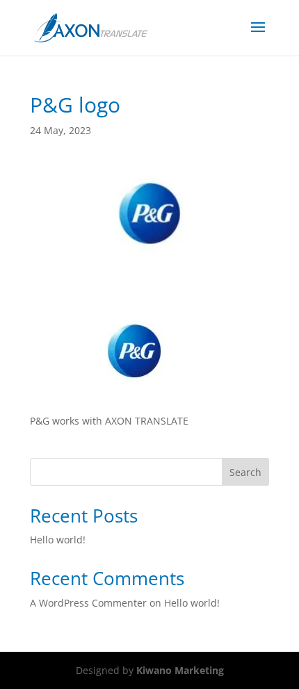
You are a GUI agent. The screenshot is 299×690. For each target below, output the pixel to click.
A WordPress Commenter (88, 602)
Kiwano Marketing (180, 670)
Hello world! (58, 539)
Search (245, 472)
